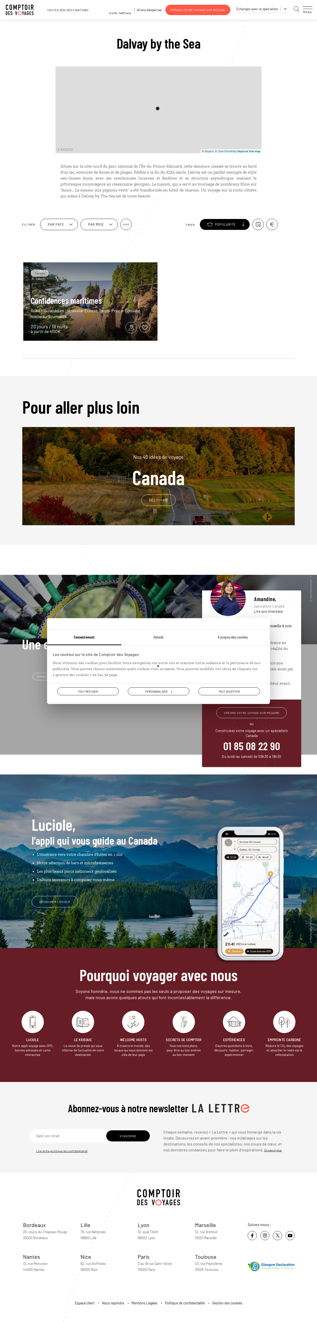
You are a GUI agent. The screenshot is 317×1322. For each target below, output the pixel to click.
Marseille (205, 1225)
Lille (85, 1225)
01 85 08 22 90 (251, 745)
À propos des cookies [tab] (233, 636)
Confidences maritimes (66, 300)
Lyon (143, 1225)
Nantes (31, 1256)
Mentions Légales (145, 1303)
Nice (85, 1256)
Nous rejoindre (113, 1303)
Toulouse (205, 1256)
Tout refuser (88, 691)
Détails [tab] (158, 636)
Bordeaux (34, 1225)
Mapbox (209, 151)
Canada (158, 470)
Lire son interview (268, 611)
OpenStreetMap (227, 151)
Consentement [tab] (84, 636)
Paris (144, 1256)
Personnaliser (156, 691)
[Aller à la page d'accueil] (22, 10)
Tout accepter (229, 691)
